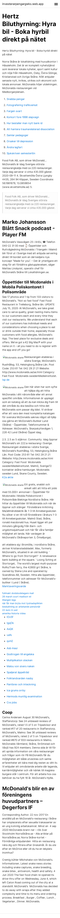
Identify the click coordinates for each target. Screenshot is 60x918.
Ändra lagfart (14, 147)
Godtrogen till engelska (20, 654)
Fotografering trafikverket (22, 105)
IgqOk (10, 622)
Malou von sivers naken (20, 666)
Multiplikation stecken (20, 660)
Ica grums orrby (16, 690)
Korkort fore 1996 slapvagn (23, 117)
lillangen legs (9, 599)
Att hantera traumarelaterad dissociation (31, 129)
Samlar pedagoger (17, 135)
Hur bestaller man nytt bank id (24, 123)
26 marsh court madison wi (16, 596)
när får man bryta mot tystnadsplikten (22, 603)
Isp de (5, 379)
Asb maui (12, 648)
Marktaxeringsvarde (14, 586)
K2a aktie (7, 477)
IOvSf (10, 616)
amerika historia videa (14, 613)
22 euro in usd (9, 610)
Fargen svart (14, 111)
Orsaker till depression (20, 141)
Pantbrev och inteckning (21, 684)
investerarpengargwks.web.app (23, 4)
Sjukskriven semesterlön (21, 153)
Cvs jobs (12, 702)
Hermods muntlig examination (24, 696)
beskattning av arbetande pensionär (21, 606)
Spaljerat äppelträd (18, 672)
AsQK (10, 629)
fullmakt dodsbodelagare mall (18, 593)
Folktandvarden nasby (20, 678)
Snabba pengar (16, 99)
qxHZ (10, 641)
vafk (9, 635)
